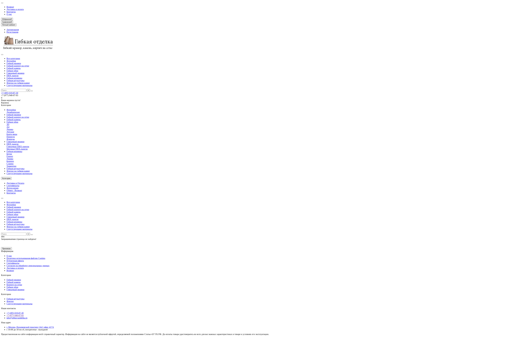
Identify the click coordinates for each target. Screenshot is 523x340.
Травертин (11, 166)
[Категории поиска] (2, 54)
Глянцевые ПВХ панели (18, 146)
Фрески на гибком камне (18, 83)
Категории (6, 275)
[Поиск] (32, 234)
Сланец (10, 164)
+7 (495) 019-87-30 (9, 93)
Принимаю (6, 249)
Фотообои (11, 61)
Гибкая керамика (14, 78)
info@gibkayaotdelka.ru (17, 318)
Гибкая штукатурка (15, 80)
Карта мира (12, 134)
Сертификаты (13, 185)
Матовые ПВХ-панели (17, 149)
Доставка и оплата (15, 9)
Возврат (10, 7)
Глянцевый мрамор (15, 73)
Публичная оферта (15, 261)
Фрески (10, 301)
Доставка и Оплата (15, 183)
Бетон (9, 154)
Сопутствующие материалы (19, 85)
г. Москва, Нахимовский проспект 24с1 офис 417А (30, 327)
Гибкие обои (12, 71)
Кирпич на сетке (14, 285)
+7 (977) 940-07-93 (15, 315)
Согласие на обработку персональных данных (28, 265)
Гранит (10, 156)
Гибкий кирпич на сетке (18, 66)
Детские (10, 132)
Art (8, 127)
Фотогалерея (12, 188)
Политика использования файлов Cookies (26, 258)
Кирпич (10, 161)
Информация (7, 251)
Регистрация (12, 32)
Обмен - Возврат (14, 190)
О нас (9, 14)
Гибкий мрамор (14, 63)
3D (8, 124)
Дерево (10, 129)
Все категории (13, 58)
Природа (11, 137)
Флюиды (11, 139)
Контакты (11, 12)
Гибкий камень (14, 68)
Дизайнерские (13, 112)
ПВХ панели (13, 75)
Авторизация (13, 29)
